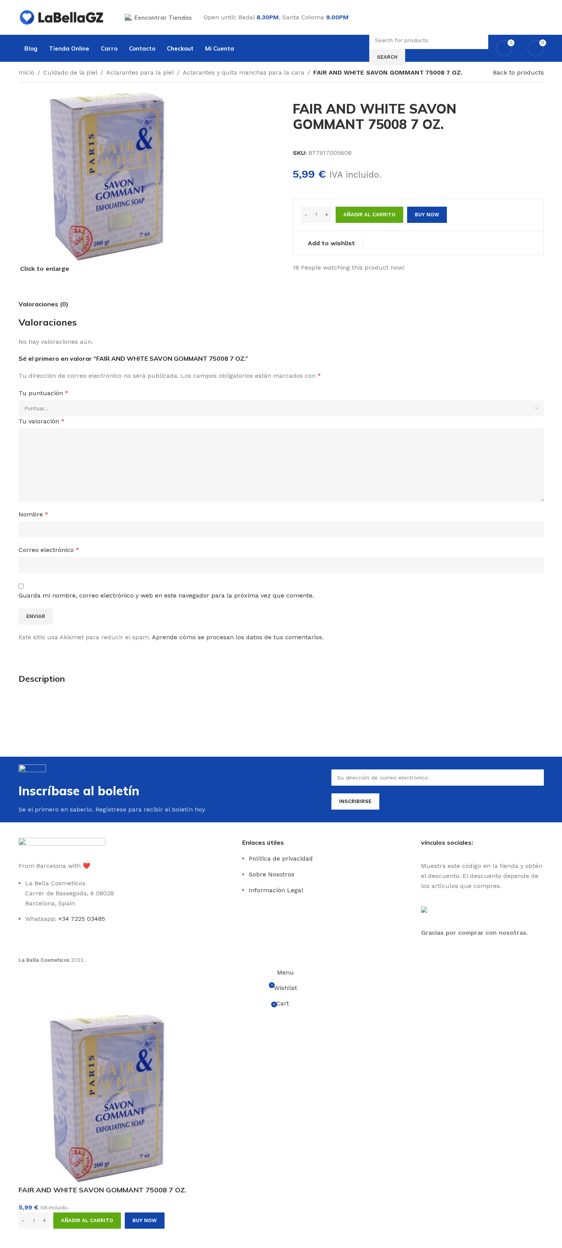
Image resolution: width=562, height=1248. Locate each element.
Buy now (144, 1220)
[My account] (541, 17)
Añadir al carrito (369, 214)
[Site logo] (62, 16)
